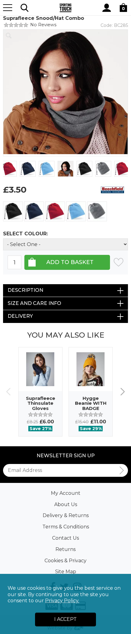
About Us (65, 504)
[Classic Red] (55, 211)
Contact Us (65, 538)
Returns (65, 549)
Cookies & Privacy (65, 560)
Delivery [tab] (20, 316)
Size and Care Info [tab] (34, 303)
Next (122, 391)
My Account (65, 493)
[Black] (13, 211)
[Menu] (7, 7)
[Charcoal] (97, 211)
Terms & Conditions (65, 527)
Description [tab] (25, 290)
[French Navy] (34, 211)
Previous (8, 391)
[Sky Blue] (76, 211)
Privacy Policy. (62, 600)
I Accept (65, 619)
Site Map (65, 571)
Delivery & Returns (66, 515)
